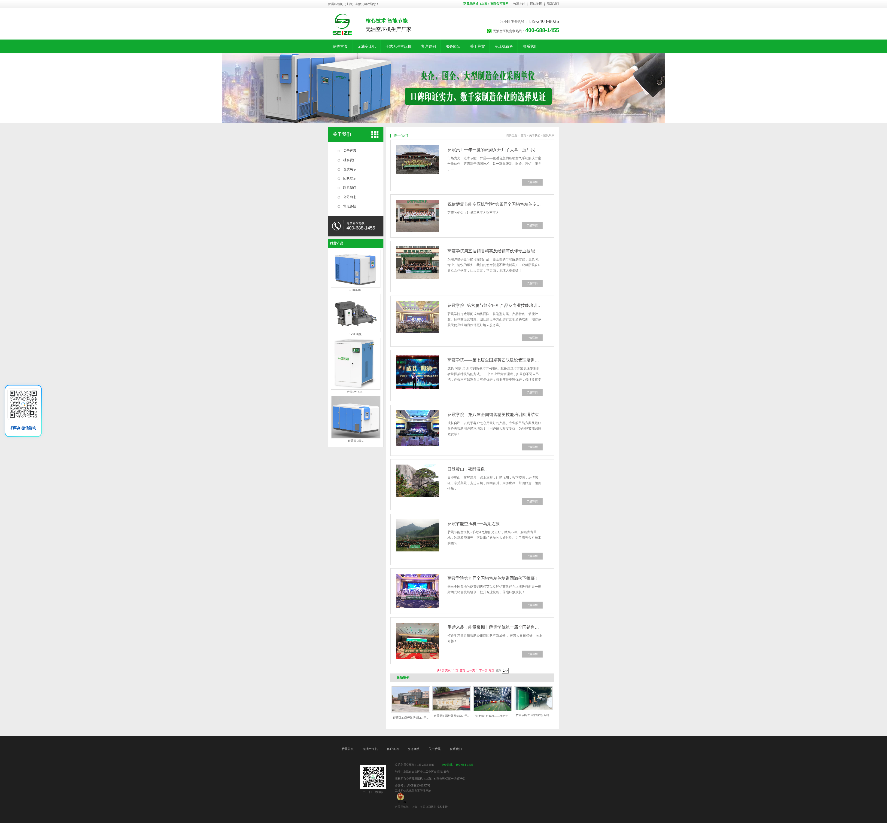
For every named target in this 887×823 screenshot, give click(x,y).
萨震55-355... (356, 440)
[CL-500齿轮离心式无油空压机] (355, 331)
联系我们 (553, 3)
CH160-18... (356, 290)
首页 (523, 135)
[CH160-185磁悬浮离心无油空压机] (355, 286)
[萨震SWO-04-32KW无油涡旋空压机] (355, 388)
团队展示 (349, 178)
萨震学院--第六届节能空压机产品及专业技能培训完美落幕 (495, 305)
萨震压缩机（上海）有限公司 (413, 806)
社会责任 (349, 160)
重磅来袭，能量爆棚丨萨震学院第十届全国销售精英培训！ (495, 627)
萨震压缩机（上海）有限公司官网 (485, 3)
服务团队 (453, 46)
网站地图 (536, 3)
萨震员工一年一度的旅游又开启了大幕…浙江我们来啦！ (495, 149)
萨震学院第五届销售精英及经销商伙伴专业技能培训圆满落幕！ (495, 251)
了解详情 (532, 182)
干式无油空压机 (398, 46)
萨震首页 (340, 46)
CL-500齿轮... (356, 334)
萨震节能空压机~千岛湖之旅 (473, 523)
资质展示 (349, 169)
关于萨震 (477, 46)
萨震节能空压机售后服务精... (533, 715)
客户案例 (428, 46)
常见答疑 (349, 206)
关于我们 (342, 134)
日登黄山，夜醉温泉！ (468, 469)
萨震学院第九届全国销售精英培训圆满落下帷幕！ (493, 578)
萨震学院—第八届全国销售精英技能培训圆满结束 (493, 414)
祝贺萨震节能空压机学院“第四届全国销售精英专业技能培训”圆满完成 (495, 204)
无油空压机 (366, 46)
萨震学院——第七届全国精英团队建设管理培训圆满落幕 (495, 360)
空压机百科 (504, 46)
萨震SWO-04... (356, 392)
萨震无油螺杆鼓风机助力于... (410, 717)
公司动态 (349, 197)
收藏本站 (519, 3)
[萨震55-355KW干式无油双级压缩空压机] (355, 437)
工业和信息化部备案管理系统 (413, 790)
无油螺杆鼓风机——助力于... (492, 716)
